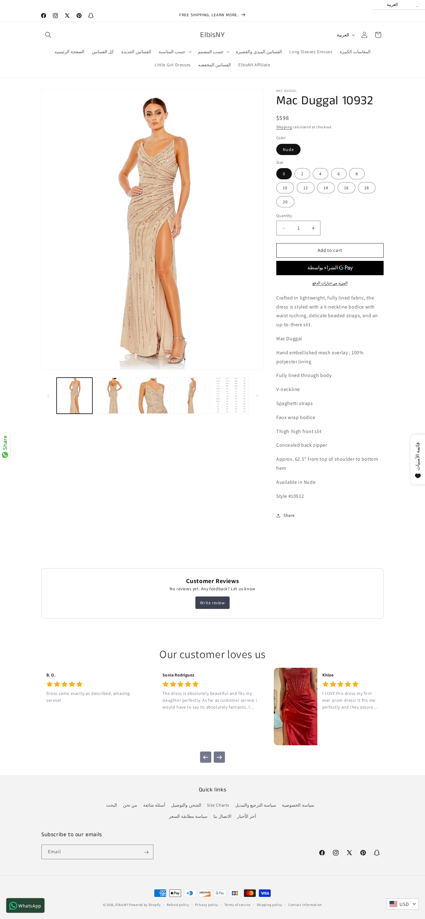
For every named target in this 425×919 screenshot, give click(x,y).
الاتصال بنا (222, 816)
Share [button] (289, 515)
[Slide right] (257, 396)
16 (346, 188)
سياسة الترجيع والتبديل (255, 805)
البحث (111, 805)
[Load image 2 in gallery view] (113, 395)
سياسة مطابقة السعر (188, 816)
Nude (288, 149)
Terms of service (237, 904)
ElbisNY (121, 905)
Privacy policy (206, 904)
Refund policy (178, 904)
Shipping (284, 127)
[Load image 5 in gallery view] (231, 395)
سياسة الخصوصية (298, 805)
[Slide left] (48, 396)
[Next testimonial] (219, 757)
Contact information (305, 904)
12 (305, 188)
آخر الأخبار (246, 816)
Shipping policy (270, 904)
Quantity (284, 216)
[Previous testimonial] (205, 757)
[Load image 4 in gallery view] (191, 395)
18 (366, 188)
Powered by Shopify (145, 905)
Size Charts (218, 805)
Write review (212, 603)
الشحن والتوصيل (186, 805)
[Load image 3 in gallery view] (152, 395)
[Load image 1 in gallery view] (74, 395)
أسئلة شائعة (154, 805)
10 (285, 188)
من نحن (130, 805)
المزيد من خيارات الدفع (330, 282)
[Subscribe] (146, 852)
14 (326, 188)
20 (285, 202)
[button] (48, 35)
